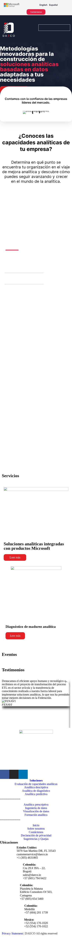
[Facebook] (4, 774)
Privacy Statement (12, 933)
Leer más (15, 557)
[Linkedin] (23, 774)
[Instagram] (13, 774)
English (43, 4)
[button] (9, 267)
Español (53, 4)
